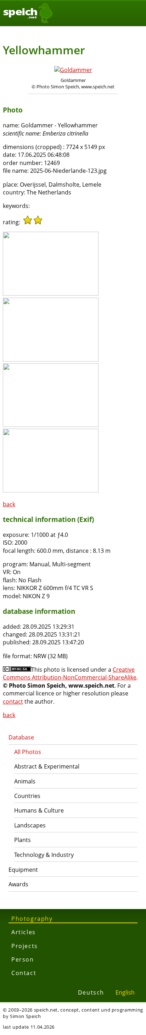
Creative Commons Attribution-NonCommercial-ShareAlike (69, 673)
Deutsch (91, 992)
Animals (24, 781)
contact (13, 701)
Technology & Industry (44, 855)
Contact (23, 973)
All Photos (27, 752)
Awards (18, 884)
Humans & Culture (39, 810)
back (9, 504)
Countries (27, 796)
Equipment (23, 870)
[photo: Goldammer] (73, 70)
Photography (32, 919)
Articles (23, 932)
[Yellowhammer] (51, 293)
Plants (22, 840)
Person (22, 959)
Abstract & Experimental (46, 766)
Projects (24, 946)
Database (21, 737)
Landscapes (30, 825)
